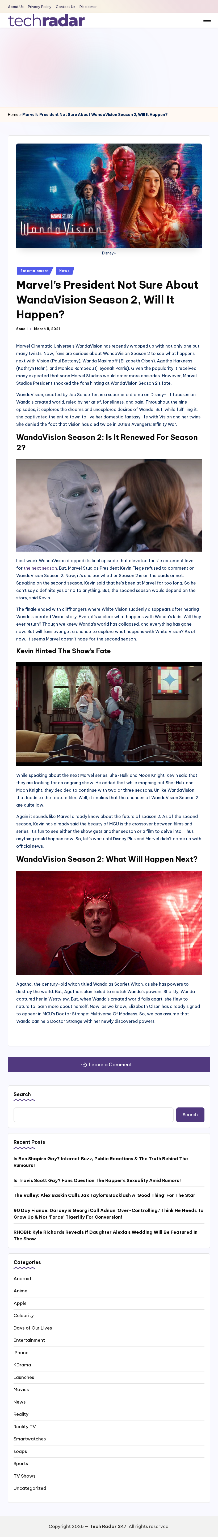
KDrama (22, 1365)
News (64, 271)
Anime (20, 1291)
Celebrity (24, 1315)
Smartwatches (30, 1439)
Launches (24, 1377)
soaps (20, 1451)
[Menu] (206, 20)
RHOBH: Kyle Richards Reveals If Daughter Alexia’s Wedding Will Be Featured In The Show (106, 1235)
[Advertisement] (109, 67)
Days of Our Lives (33, 1328)
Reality (21, 1414)
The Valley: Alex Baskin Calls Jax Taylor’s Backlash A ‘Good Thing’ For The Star (104, 1195)
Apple (20, 1303)
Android (22, 1278)
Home (13, 114)
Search (22, 1094)
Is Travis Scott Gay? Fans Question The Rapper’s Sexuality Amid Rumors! (97, 1180)
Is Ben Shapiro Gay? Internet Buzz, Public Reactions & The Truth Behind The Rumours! (101, 1162)
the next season (40, 568)
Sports (21, 1463)
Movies (21, 1389)
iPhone (21, 1353)
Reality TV (25, 1427)
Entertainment (34, 271)
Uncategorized (30, 1488)
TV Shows (25, 1476)
